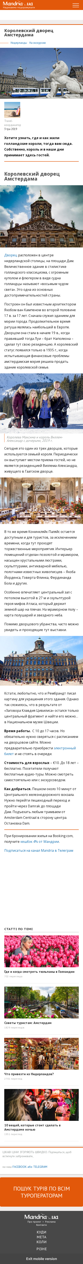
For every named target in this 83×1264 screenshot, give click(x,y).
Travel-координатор (12, 123)
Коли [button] (41, 1241)
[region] (36, 892)
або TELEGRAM (37, 1167)
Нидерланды (19, 43)
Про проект (34, 1221)
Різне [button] (41, 1248)
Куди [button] (41, 1232)
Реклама (50, 1221)
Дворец (10, 255)
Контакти (41, 1224)
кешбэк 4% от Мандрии (39, 841)
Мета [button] (41, 1236)
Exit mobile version (41, 1259)
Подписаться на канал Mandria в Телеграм (38, 850)
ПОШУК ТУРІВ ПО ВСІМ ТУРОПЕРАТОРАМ (41, 1192)
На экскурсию (37, 43)
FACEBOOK (20, 1167)
